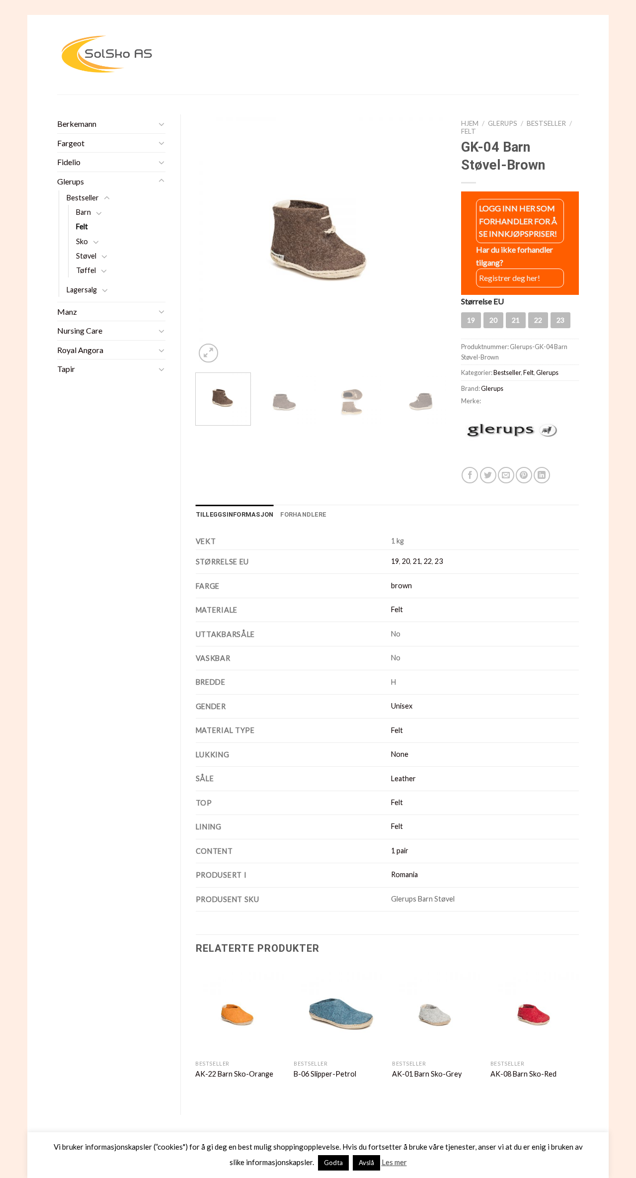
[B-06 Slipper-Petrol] (338, 1011)
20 (406, 561)
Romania (404, 874)
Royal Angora (80, 350)
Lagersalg (82, 289)
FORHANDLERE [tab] (303, 514)
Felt (82, 226)
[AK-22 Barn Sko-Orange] (239, 1011)
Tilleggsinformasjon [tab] (235, 514)
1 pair (399, 850)
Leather (403, 778)
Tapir (66, 368)
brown (401, 585)
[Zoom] (208, 353)
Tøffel (86, 270)
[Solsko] (107, 54)
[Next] (429, 240)
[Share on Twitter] (488, 475)
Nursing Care (79, 330)
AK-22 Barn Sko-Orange (234, 1074)
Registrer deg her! (509, 277)
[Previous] (213, 240)
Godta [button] (333, 1163)
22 (428, 561)
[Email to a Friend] (506, 475)
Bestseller (83, 197)
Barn (83, 212)
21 (417, 561)
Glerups (70, 181)
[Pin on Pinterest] (524, 475)
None (399, 754)
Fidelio (68, 162)
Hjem (469, 123)
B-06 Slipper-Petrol (325, 1074)
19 (395, 561)
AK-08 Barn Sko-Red (523, 1074)
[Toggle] (161, 124)
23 (439, 561)
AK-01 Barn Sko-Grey (427, 1074)
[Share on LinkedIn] (542, 475)
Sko (82, 241)
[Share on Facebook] (470, 475)
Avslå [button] (366, 1163)
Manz (67, 311)
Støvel (86, 256)
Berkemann (76, 123)
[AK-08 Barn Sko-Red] (534, 1011)
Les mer (394, 1162)
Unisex (401, 706)
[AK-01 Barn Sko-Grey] (436, 1011)
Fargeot (70, 143)
